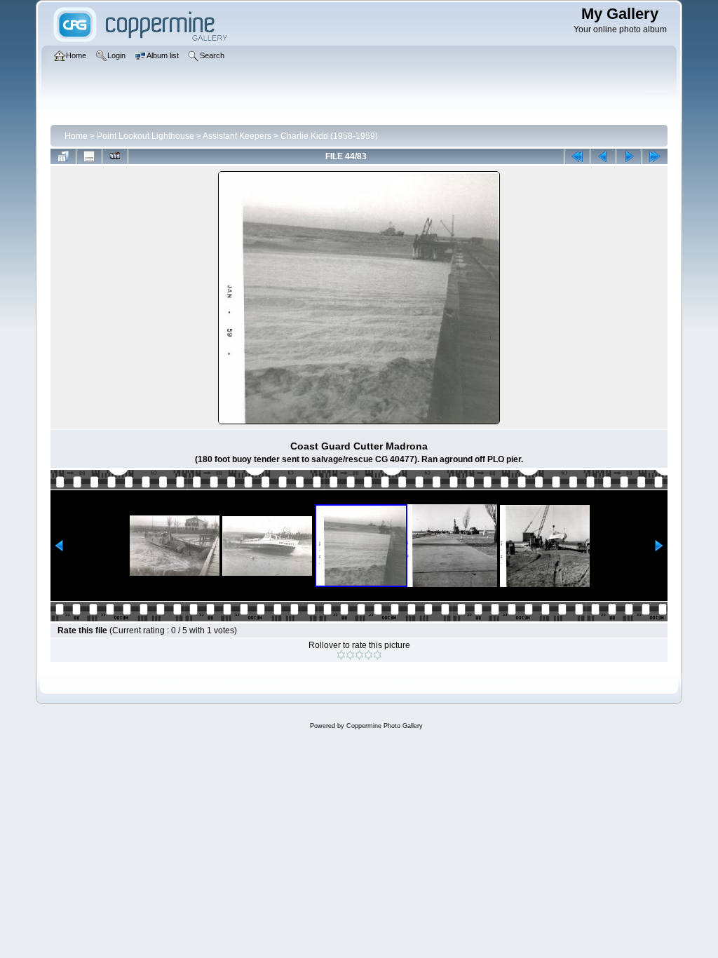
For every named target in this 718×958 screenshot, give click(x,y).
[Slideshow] (115, 156)
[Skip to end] (655, 156)
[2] (350, 655)
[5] (377, 655)
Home (76, 136)
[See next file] (629, 156)
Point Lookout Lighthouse (145, 136)
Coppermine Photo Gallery (384, 725)
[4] (368, 655)
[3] (359, 655)
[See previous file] (603, 156)
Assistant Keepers (237, 136)
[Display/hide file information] (89, 156)
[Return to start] (577, 156)
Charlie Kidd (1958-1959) (329, 136)
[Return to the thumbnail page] (63, 156)
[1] (341, 655)
